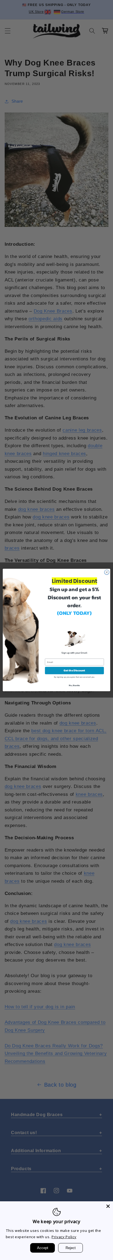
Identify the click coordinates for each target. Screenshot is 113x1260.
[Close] (108, 1206)
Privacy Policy (64, 1236)
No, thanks (74, 685)
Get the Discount (74, 670)
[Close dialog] (106, 572)
